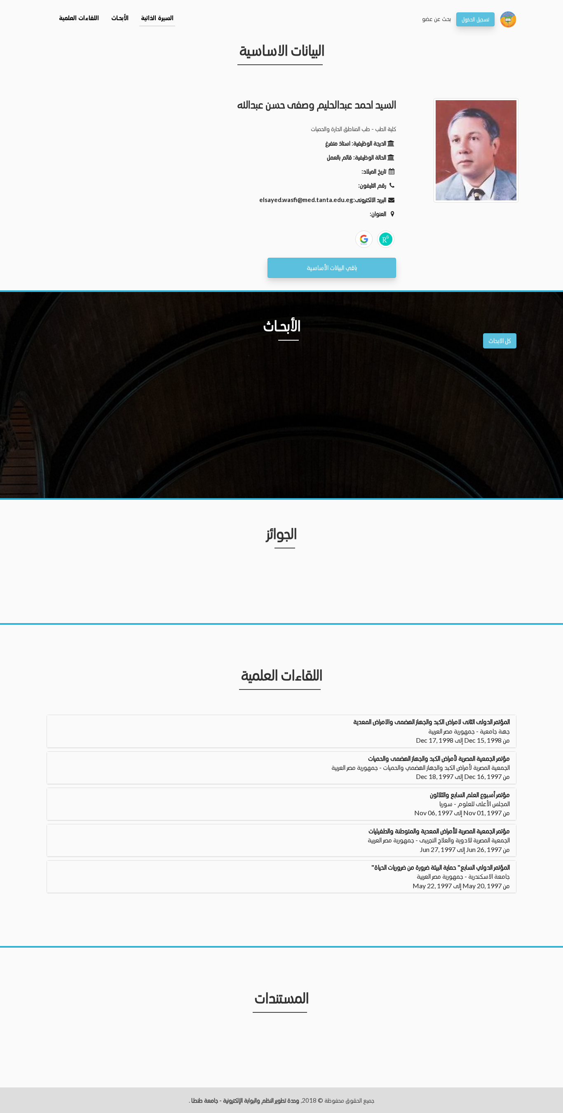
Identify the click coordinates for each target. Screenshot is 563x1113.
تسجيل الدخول (475, 19)
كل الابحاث (499, 340)
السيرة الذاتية (157, 18)
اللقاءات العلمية (79, 18)
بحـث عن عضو (436, 18)
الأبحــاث (120, 18)
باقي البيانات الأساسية (332, 267)
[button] (281, 731)
